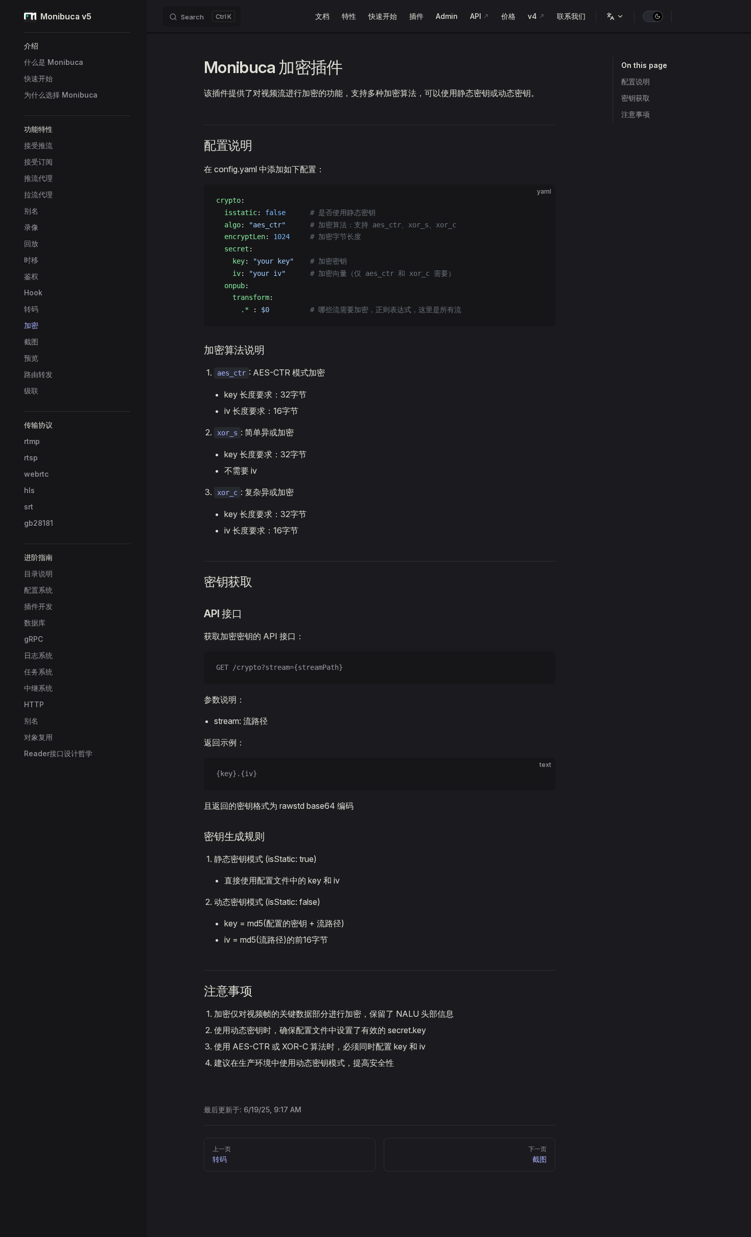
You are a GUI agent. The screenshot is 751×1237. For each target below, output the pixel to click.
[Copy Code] (539, 201)
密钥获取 (635, 98)
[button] (77, 46)
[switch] (653, 16)
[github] (722, 16)
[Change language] (615, 16)
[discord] (703, 16)
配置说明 (635, 81)
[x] (685, 16)
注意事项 (635, 114)
